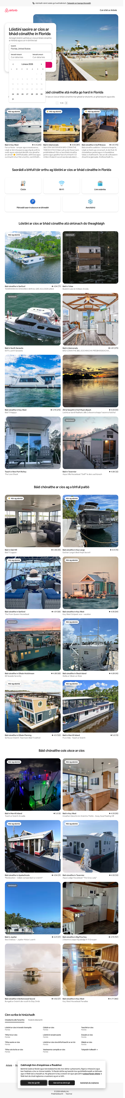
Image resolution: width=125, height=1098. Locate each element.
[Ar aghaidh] (66, 103)
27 (27, 94)
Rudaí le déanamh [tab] (35, 1020)
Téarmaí (69, 1094)
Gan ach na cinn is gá (61, 1083)
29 (37, 94)
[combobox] (30, 48)
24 (13, 94)
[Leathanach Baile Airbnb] (11, 10)
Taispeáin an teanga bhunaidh (79, 3)
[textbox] (20, 57)
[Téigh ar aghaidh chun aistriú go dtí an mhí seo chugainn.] (41, 64)
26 (22, 94)
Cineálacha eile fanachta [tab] (14, 1020)
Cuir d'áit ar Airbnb (108, 10)
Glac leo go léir (34, 1083)
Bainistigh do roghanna (89, 1083)
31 (13, 99)
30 (42, 94)
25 (18, 94)
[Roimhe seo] (57, 103)
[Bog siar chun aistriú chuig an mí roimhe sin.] (13, 64)
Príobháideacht (57, 1094)
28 (32, 94)
